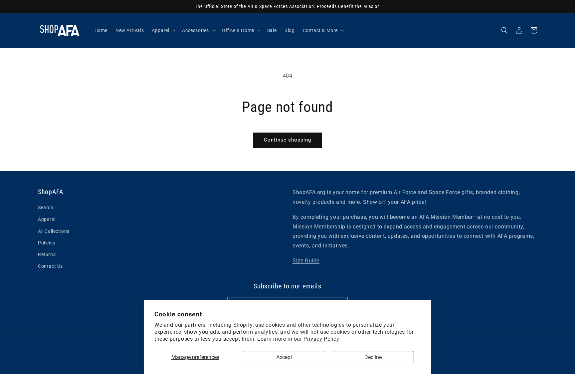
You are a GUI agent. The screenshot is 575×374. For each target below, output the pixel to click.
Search (46, 207)
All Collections (54, 231)
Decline (373, 357)
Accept (284, 357)
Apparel (46, 219)
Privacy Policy (321, 339)
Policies (46, 242)
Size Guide (305, 260)
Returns (47, 254)
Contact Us (50, 266)
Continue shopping (287, 140)
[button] (504, 30)
